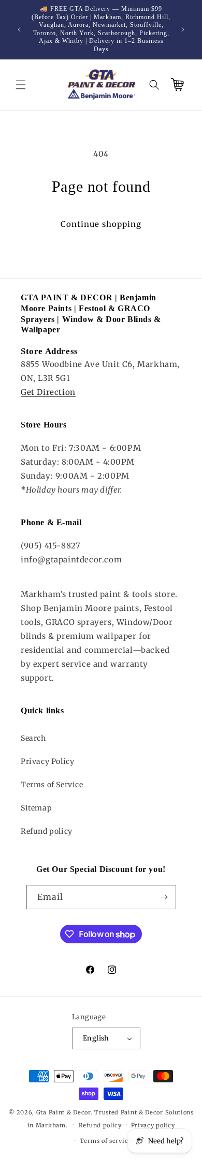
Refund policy (47, 831)
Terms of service (106, 1140)
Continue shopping (101, 224)
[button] (20, 84)
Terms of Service (52, 784)
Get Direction (48, 392)
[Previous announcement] (19, 29)
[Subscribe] (164, 897)
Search (33, 738)
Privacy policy (153, 1125)
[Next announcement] (182, 29)
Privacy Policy (47, 761)
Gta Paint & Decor (63, 1112)
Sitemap (36, 808)
